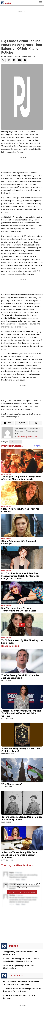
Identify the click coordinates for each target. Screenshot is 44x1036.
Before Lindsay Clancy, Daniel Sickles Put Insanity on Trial (21, 818)
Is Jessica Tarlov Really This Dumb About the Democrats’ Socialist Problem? (19, 855)
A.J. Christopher (7, 786)
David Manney (6, 822)
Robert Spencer (7, 754)
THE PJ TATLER (15, 442)
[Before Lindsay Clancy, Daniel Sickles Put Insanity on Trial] (22, 802)
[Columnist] (8, 433)
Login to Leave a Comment (22, 892)
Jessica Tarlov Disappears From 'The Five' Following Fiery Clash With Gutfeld (21, 713)
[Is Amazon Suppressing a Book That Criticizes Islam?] (22, 734)
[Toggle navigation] (41, 3)
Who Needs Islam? (11, 784)
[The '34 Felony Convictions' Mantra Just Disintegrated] (22, 661)
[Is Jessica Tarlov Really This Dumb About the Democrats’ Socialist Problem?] (22, 838)
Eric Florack (6, 680)
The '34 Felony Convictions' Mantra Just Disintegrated (20, 676)
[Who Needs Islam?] (22, 769)
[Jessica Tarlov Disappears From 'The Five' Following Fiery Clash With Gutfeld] (22, 696)
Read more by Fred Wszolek (27, 436)
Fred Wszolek (6, 56)
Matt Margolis (7, 718)
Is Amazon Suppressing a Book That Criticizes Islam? (20, 750)
